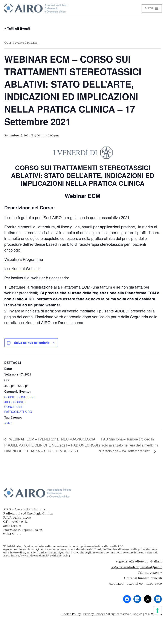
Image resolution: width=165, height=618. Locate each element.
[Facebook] (127, 599)
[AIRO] (35, 8)
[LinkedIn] (137, 599)
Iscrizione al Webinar (22, 268)
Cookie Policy (71, 614)
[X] (147, 599)
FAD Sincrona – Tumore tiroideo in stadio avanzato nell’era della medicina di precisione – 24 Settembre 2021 (128, 445)
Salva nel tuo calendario (32, 342)
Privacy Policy (93, 614)
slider (8, 423)
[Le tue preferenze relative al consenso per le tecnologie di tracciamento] (157, 610)
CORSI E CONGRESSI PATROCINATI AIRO (18, 407)
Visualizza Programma (23, 259)
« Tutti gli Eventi (17, 28)
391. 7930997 (153, 573)
